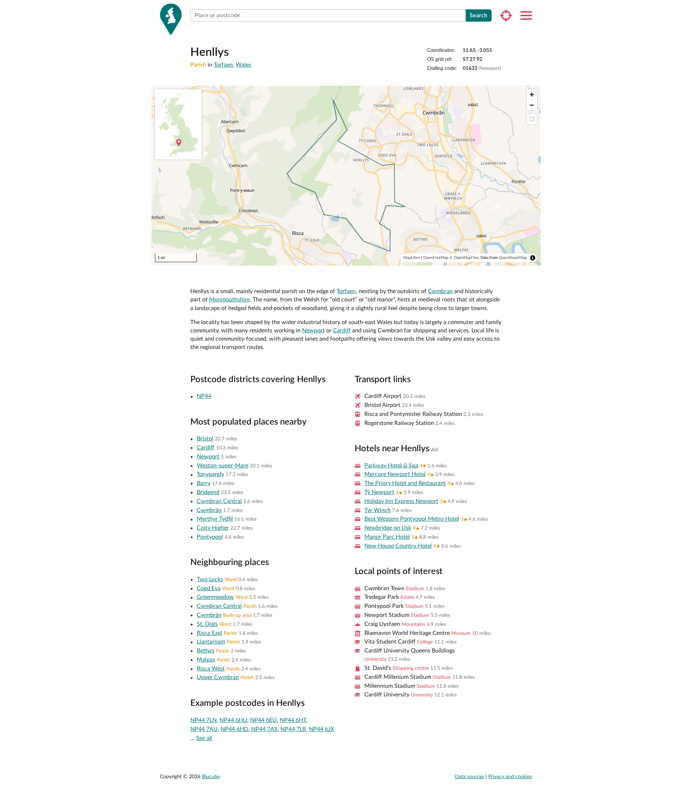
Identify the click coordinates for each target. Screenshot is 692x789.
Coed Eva (209, 588)
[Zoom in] (532, 94)
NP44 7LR (293, 729)
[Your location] (506, 15)
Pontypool (210, 537)
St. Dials (207, 624)
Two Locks (210, 579)
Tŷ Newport (379, 492)
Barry (203, 483)
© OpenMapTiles (464, 258)
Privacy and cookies (510, 776)
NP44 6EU (263, 720)
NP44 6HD (234, 729)
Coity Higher (213, 528)
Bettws (205, 651)
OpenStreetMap (513, 258)
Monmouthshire (229, 299)
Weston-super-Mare (222, 466)
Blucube (211, 776)
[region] (346, 176)
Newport (313, 330)
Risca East (209, 633)
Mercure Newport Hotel (395, 474)
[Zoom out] (532, 105)
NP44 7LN (203, 720)
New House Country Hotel (398, 546)
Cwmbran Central (219, 501)
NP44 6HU (233, 720)
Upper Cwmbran (218, 677)
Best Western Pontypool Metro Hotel (411, 519)
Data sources (469, 776)
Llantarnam (211, 642)
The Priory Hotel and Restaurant (405, 483)
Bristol (205, 438)
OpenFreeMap (435, 258)
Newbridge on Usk (387, 528)
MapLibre (411, 258)
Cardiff (342, 330)
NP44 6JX (321, 729)
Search (478, 15)
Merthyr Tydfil (215, 519)
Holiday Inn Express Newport (401, 501)
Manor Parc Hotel (387, 537)
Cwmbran (440, 291)
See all (204, 738)
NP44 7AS (264, 729)
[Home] (171, 19)
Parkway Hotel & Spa (391, 466)
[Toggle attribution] (532, 258)
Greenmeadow (215, 597)
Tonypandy (210, 474)
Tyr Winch (377, 510)
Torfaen (223, 65)
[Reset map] (532, 119)
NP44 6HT (293, 720)
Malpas (206, 660)
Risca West (211, 669)
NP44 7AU (204, 729)
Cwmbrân (209, 510)
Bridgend (208, 492)
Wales (243, 65)
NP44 (204, 396)
